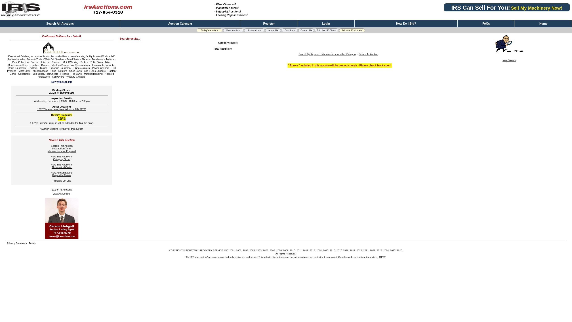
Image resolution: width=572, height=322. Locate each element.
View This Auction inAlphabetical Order (61, 166)
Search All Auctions (60, 23)
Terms (32, 243)
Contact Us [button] (306, 30)
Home (543, 23)
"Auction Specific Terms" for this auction (61, 128)
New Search (509, 60)
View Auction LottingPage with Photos (61, 174)
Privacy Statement (17, 243)
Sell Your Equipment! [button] (352, 30)
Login (326, 23)
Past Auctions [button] (233, 30)
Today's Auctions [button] (209, 30)
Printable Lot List (62, 180)
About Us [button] (273, 30)
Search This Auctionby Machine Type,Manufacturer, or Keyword (62, 148)
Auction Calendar (180, 23)
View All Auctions (62, 193)
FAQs (486, 23)
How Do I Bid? (406, 23)
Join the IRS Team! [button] (326, 30)
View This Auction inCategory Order (61, 158)
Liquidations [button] (254, 30)
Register (269, 23)
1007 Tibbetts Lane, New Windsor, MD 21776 (61, 109)
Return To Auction (368, 54)
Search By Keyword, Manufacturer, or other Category (327, 54)
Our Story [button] (290, 30)
